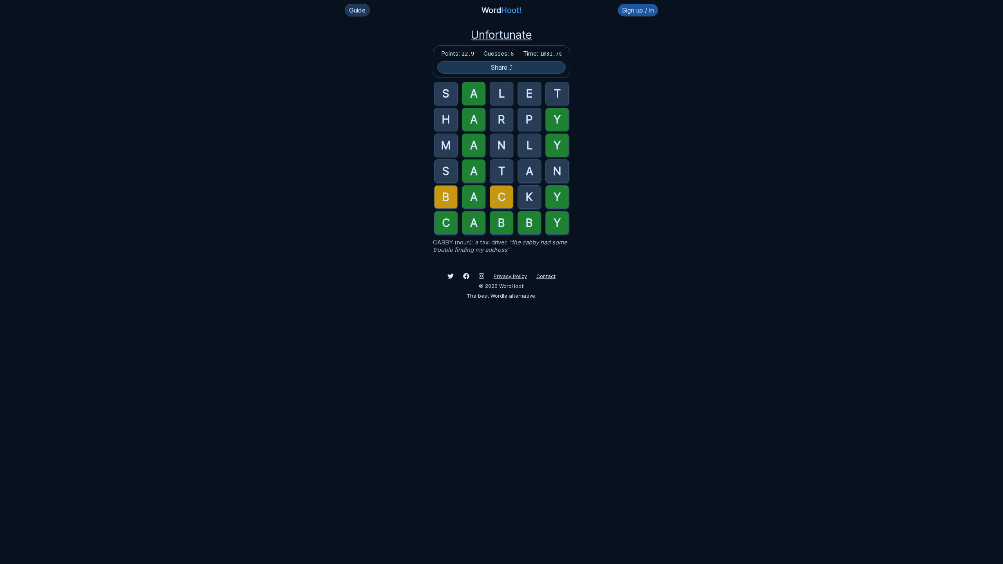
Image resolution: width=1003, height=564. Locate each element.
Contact (546, 276)
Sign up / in (638, 10)
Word (501, 10)
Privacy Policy (510, 276)
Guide (357, 10)
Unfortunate (501, 35)
